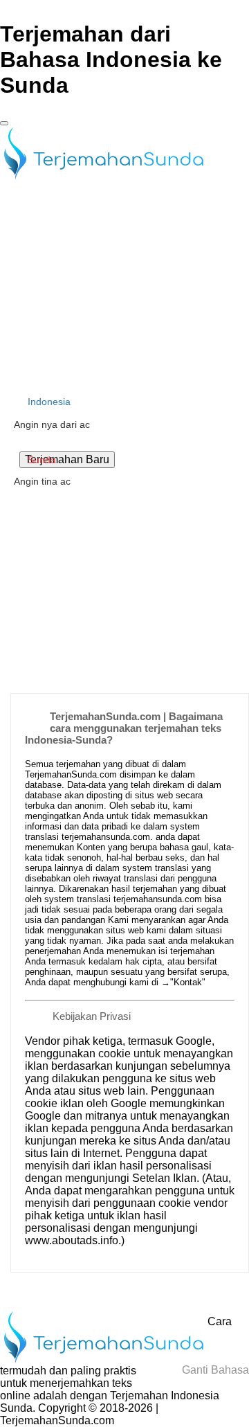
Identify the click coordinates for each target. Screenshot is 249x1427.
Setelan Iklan (164, 1178)
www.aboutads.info (71, 1240)
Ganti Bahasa (214, 1370)
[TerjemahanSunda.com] (104, 177)
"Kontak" (187, 982)
